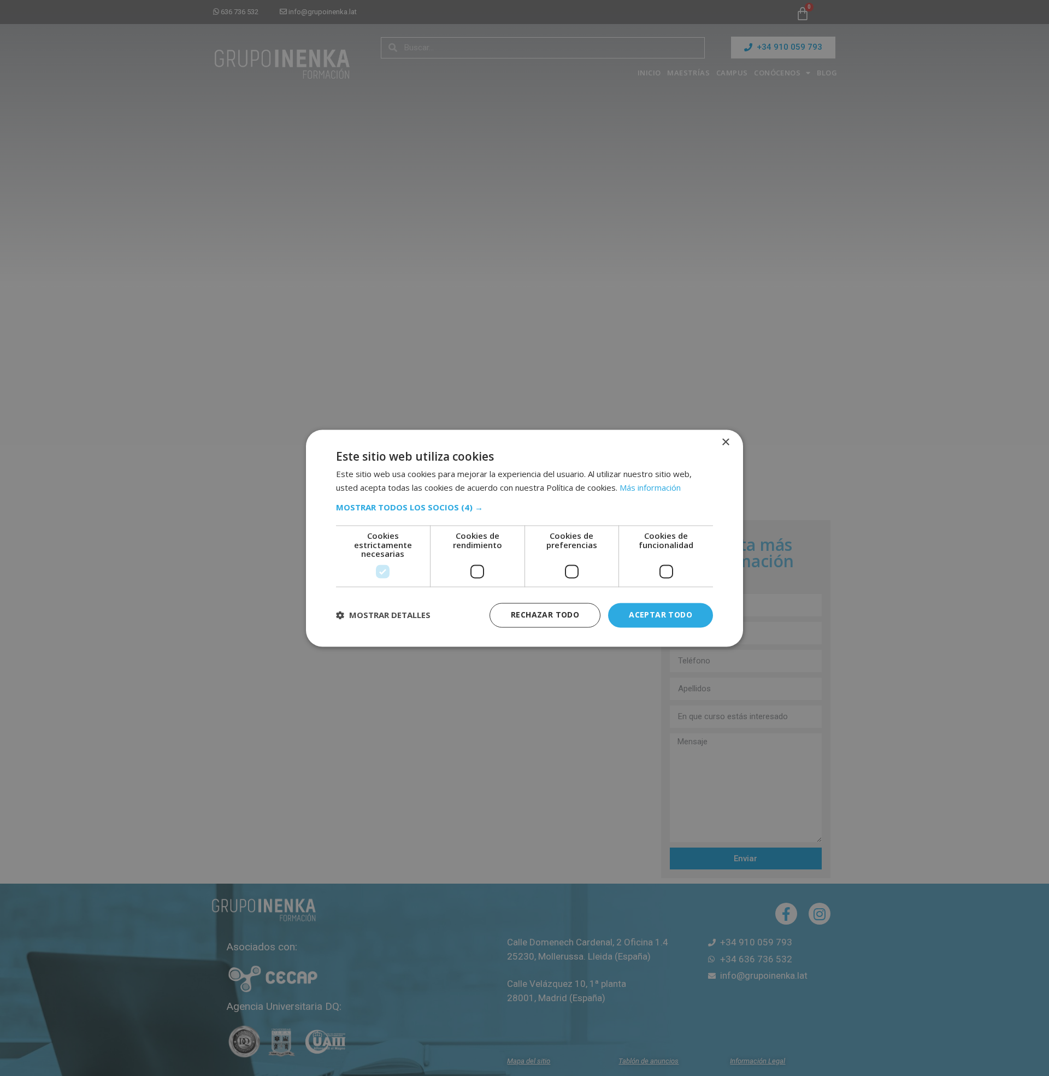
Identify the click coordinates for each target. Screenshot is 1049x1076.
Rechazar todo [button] (545, 614)
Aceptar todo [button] (660, 614)
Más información (650, 487)
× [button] (725, 442)
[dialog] (524, 538)
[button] (524, 508)
